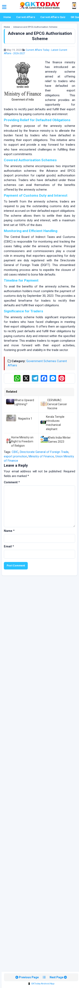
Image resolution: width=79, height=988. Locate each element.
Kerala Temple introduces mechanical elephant (55, 423)
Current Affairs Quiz (52, 17)
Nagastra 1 (25, 418)
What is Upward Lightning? (24, 402)
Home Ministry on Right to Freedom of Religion (22, 441)
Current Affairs (25, 17)
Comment (12, 482)
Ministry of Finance (41, 456)
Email (9, 546)
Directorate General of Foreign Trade (44, 452)
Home (7, 17)
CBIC (15, 452)
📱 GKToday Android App (41, 983)
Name (9, 531)
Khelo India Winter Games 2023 (59, 439)
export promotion (15, 456)
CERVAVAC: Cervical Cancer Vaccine (57, 404)
